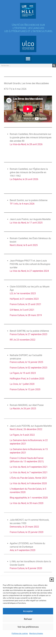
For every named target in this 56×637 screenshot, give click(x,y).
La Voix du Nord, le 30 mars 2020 (26, 503)
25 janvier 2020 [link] (35, 532)
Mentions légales (36, 633)
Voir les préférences (28, 626)
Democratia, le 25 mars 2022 (24, 526)
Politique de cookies (20, 633)
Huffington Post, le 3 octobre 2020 (27, 378)
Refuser (28, 619)
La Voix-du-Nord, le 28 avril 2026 (26, 144)
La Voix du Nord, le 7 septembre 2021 (29, 472)
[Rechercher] (54, 65)
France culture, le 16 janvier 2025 (26, 362)
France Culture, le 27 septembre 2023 (28, 334)
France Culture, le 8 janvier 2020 (26, 568)
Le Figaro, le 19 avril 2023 (23, 373)
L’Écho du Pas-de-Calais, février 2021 (28, 478)
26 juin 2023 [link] (29, 408)
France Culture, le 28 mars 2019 (26, 315)
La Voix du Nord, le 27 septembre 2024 (29, 271)
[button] (51, 579)
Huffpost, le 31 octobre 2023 (24, 298)
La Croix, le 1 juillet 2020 (22, 384)
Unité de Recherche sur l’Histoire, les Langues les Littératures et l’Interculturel (28, 28)
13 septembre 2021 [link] (33, 461)
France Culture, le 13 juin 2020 (25, 389)
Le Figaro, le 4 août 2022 (22, 434)
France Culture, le (26, 532)
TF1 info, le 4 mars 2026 (22, 203)
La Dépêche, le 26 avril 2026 (24, 179)
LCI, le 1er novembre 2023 (23, 293)
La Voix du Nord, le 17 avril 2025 (26, 222)
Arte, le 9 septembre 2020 (22, 550)
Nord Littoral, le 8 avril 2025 (21, 245)
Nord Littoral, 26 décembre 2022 (26, 429)
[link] (33, 461)
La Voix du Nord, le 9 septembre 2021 (29, 467)
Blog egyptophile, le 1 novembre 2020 (29, 497)
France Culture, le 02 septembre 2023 (28, 367)
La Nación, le (23, 408)
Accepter (28, 611)
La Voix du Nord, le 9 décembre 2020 (28, 483)
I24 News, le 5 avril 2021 (22, 309)
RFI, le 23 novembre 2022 (22, 339)
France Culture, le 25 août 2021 (25, 304)
